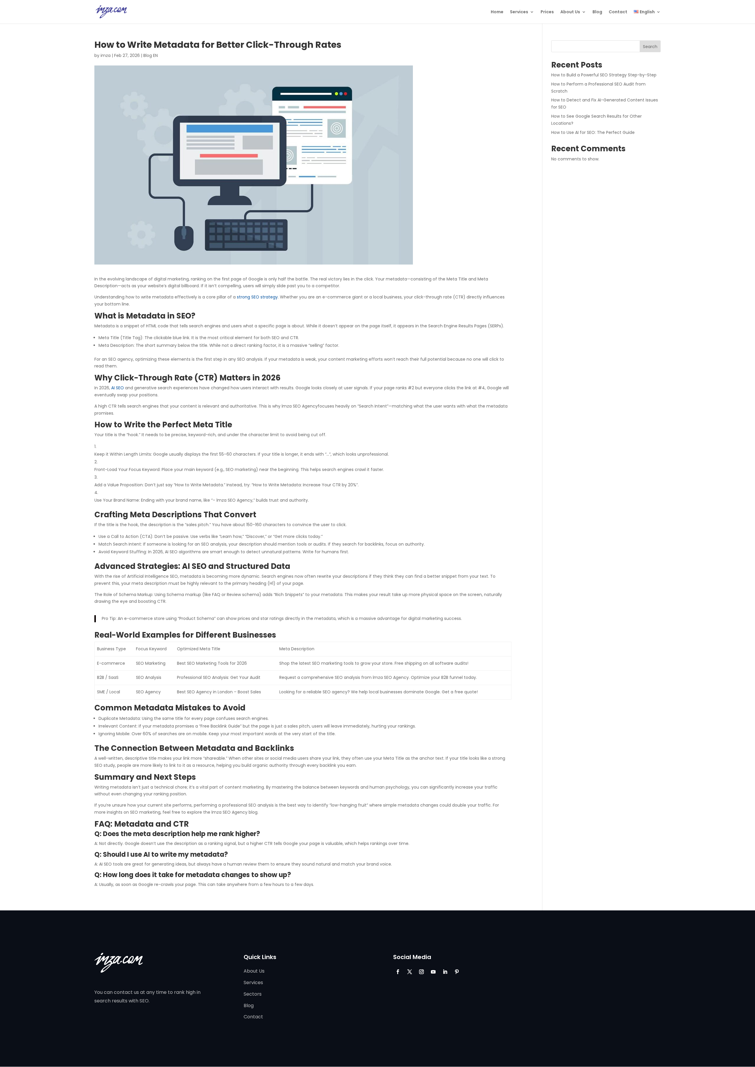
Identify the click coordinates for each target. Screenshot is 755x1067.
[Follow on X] (409, 971)
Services (519, 12)
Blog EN (150, 55)
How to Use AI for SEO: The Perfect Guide (593, 132)
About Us (570, 12)
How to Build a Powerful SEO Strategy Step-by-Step (603, 75)
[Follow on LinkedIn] (445, 971)
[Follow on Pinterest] (457, 971)
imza (106, 55)
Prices (547, 12)
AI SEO (117, 388)
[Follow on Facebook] (398, 971)
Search (650, 47)
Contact (618, 12)
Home (497, 12)
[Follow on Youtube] (433, 971)
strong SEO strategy (257, 297)
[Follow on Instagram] (421, 971)
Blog (597, 12)
